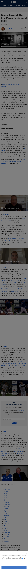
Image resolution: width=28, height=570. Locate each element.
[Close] (26, 553)
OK (14, 567)
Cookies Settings (14, 563)
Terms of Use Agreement (14, 560)
